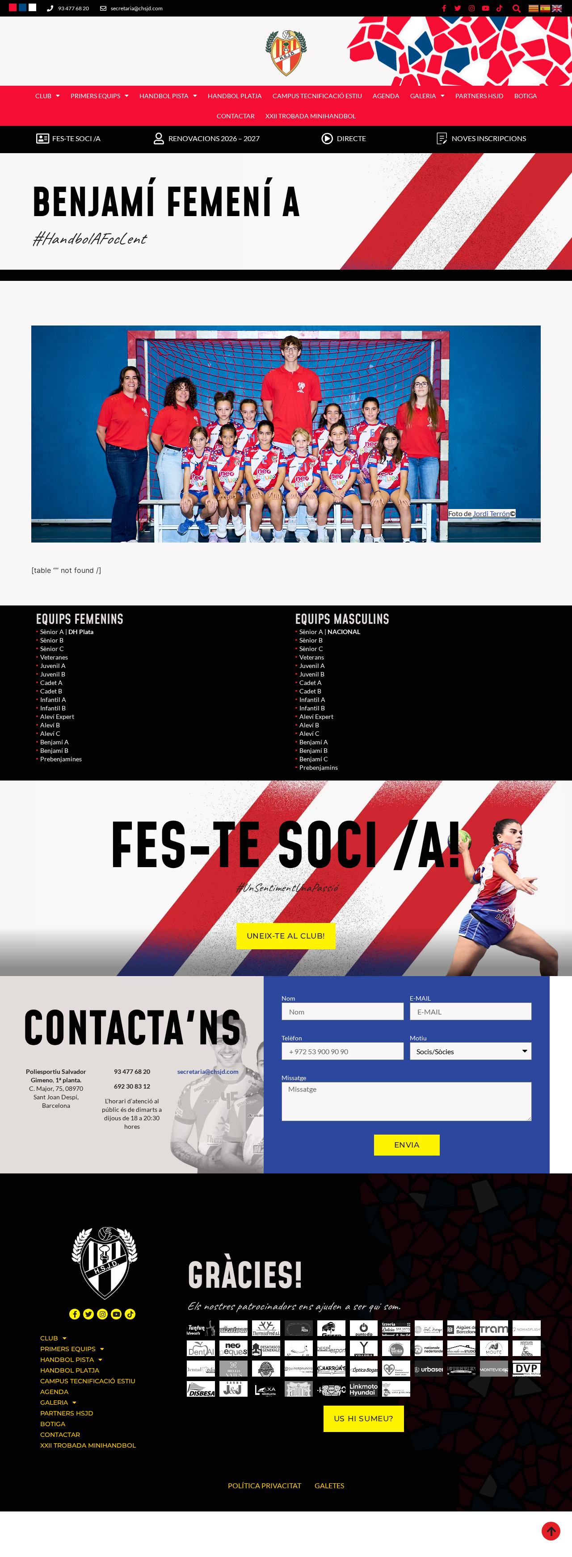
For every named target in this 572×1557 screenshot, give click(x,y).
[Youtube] (116, 1314)
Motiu (418, 1038)
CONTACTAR (236, 116)
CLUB (43, 96)
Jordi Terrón (491, 513)
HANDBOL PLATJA (235, 96)
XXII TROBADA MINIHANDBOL (310, 116)
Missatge (294, 1077)
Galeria (423, 96)
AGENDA (386, 96)
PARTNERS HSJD (479, 96)
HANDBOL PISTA (164, 96)
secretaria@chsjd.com (208, 1071)
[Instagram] (102, 1314)
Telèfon (292, 1038)
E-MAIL (420, 998)
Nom (288, 998)
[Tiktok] (130, 1314)
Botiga (525, 96)
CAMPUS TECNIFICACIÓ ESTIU (317, 96)
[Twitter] (88, 1314)
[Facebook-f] (74, 1314)
